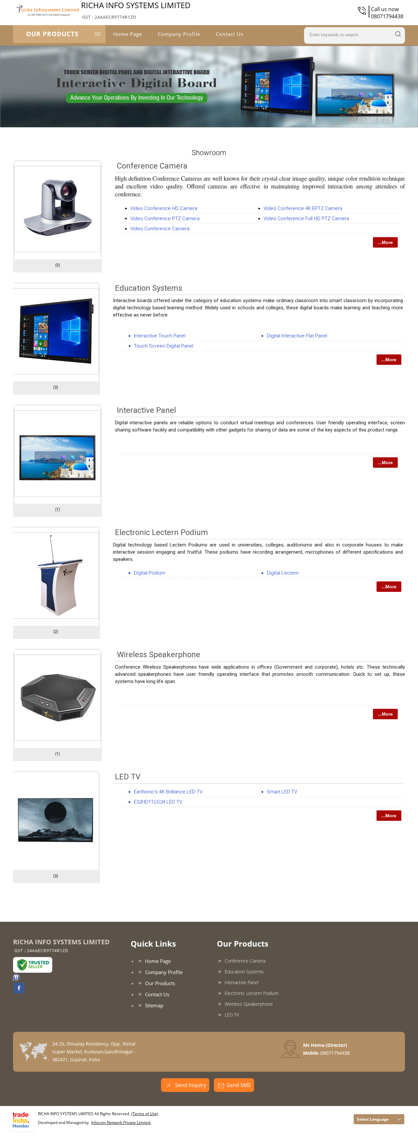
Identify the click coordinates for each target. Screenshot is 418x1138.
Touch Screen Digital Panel (163, 346)
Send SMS (239, 1085)
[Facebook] (19, 991)
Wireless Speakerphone (158, 654)
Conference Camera (152, 166)
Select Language (373, 1119)
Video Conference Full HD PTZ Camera (306, 218)
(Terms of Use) (144, 1113)
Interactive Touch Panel (159, 336)
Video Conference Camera (159, 229)
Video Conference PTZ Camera (165, 218)
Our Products (52, 34)
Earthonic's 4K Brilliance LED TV (168, 792)
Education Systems (148, 288)
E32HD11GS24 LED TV (158, 802)
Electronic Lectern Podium (161, 532)
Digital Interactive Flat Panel (297, 336)
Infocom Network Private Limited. (121, 1122)
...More (385, 242)
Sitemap (154, 1005)
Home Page (127, 34)
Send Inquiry (190, 1085)
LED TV (127, 776)
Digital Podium (149, 573)
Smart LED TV (282, 792)
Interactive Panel (146, 410)
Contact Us (229, 34)
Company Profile (179, 34)
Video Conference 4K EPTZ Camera (303, 208)
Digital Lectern (283, 573)
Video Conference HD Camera (163, 208)
